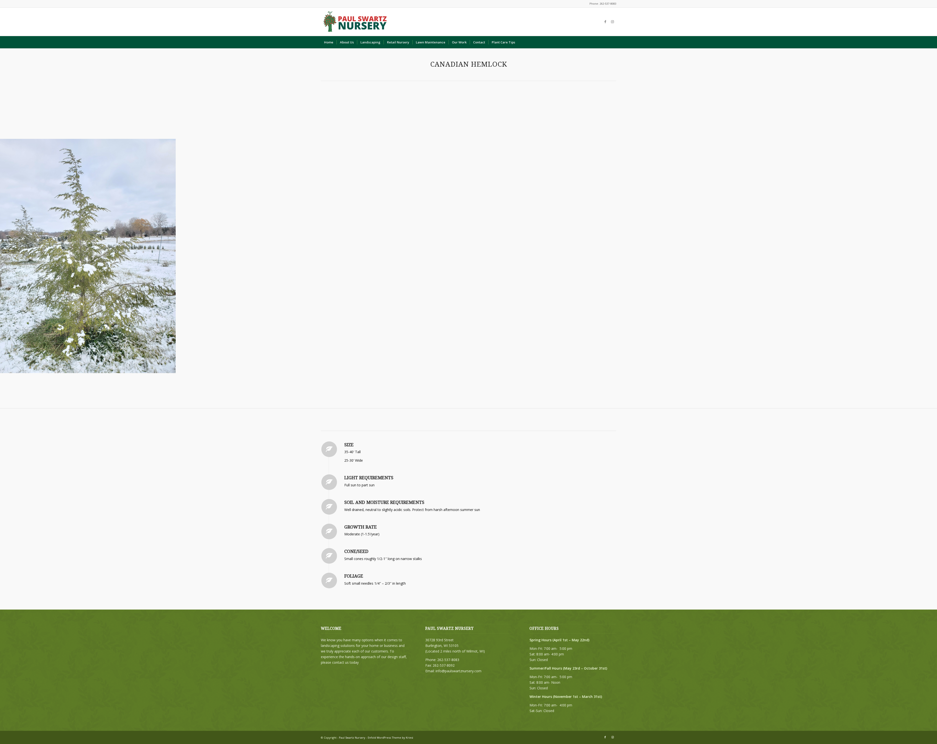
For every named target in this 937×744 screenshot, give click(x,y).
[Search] (613, 42)
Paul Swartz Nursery (352, 737)
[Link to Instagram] (612, 21)
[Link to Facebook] (605, 21)
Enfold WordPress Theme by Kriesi (390, 737)
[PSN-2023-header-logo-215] (355, 22)
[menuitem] (328, 42)
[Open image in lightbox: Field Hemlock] (170, 368)
